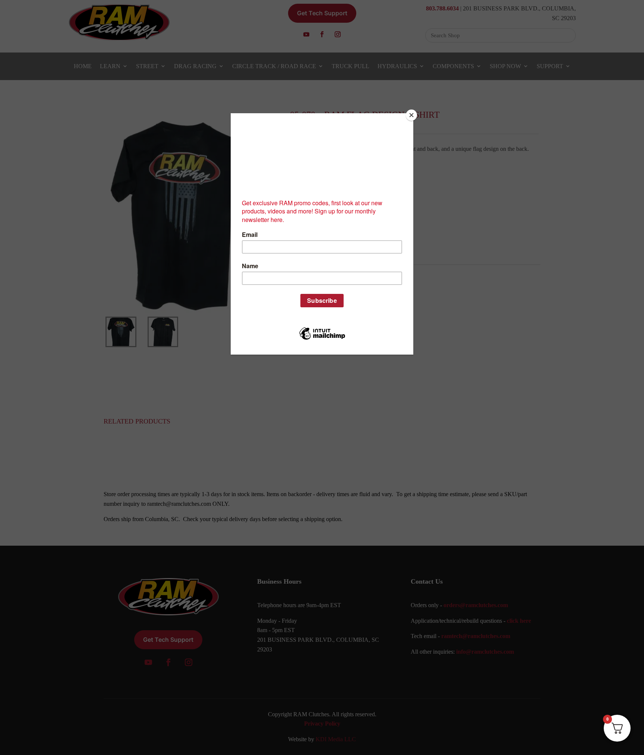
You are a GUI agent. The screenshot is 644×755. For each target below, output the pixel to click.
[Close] (411, 115)
